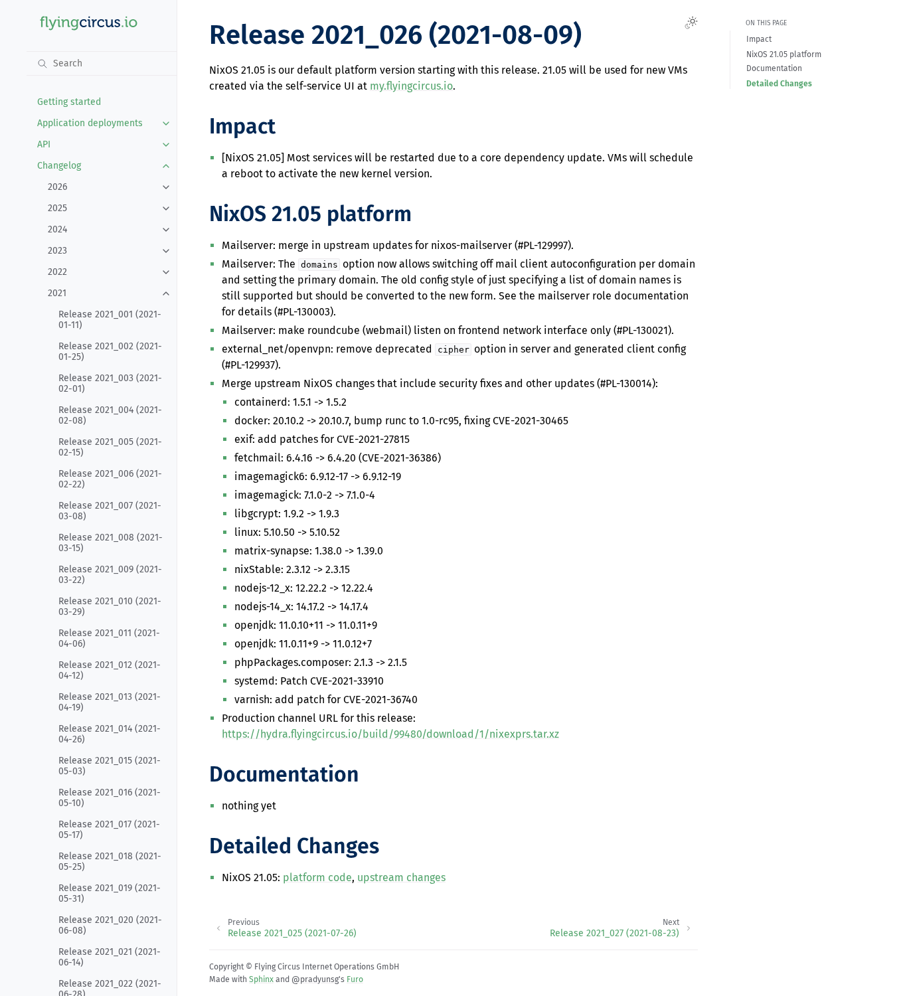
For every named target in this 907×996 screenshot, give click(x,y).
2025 (57, 208)
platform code (317, 877)
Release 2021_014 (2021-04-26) (109, 734)
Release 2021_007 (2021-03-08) (109, 511)
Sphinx (261, 979)
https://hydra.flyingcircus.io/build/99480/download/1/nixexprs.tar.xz (390, 734)
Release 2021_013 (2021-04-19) (109, 702)
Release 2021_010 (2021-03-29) (109, 607)
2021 (57, 293)
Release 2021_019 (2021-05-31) (109, 893)
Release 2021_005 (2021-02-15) (110, 447)
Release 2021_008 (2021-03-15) (110, 543)
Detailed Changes (779, 83)
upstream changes (401, 877)
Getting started (69, 102)
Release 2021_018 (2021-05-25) (109, 861)
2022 (57, 272)
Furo (355, 979)
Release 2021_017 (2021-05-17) (109, 830)
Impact (759, 39)
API (43, 144)
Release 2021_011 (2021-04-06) (109, 638)
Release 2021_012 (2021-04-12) (109, 670)
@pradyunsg (315, 979)
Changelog (59, 165)
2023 (57, 250)
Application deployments (90, 123)
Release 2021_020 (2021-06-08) (110, 925)
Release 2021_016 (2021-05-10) (109, 798)
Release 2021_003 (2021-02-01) (110, 383)
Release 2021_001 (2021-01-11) (109, 320)
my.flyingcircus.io (411, 86)
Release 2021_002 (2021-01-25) (110, 352)
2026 (57, 187)
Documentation (774, 69)
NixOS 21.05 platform (783, 54)
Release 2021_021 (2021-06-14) (109, 957)
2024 (57, 229)
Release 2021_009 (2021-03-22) (110, 575)
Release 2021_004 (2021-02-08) (110, 415)
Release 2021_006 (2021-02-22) (110, 479)
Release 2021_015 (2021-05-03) (109, 766)
